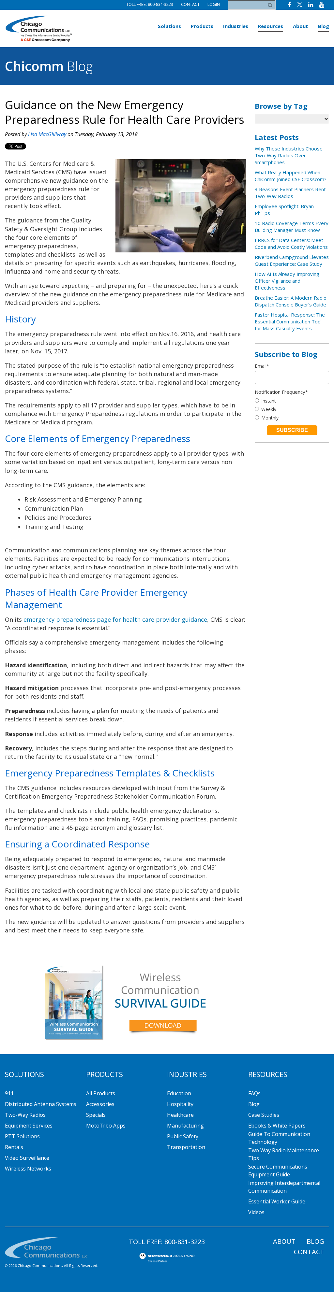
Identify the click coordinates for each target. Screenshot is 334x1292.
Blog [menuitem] (323, 26)
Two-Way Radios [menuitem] (25, 1114)
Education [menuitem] (179, 1093)
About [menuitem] (300, 26)
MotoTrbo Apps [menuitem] (106, 1125)
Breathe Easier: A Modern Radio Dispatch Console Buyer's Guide (290, 301)
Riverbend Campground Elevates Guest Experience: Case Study (292, 260)
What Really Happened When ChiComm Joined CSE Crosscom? (290, 175)
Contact (190, 4)
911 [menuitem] (9, 1093)
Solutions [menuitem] (169, 26)
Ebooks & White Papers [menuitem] (277, 1125)
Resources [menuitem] (270, 26)
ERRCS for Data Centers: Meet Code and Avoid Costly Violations (291, 243)
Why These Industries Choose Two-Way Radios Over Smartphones (289, 155)
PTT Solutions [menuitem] (22, 1136)
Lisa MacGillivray (47, 134)
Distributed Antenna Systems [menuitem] (40, 1104)
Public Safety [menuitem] (182, 1136)
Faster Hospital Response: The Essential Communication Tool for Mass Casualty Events (290, 321)
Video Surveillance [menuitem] (27, 1157)
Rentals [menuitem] (14, 1147)
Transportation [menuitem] (186, 1147)
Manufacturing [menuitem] (185, 1125)
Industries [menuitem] (235, 26)
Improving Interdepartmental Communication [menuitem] (284, 1186)
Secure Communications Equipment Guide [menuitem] (277, 1170)
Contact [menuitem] (309, 1251)
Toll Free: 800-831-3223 (149, 4)
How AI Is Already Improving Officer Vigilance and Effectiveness (287, 281)
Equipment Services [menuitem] (29, 1125)
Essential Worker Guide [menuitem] (276, 1201)
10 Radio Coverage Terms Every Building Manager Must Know (291, 226)
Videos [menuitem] (256, 1212)
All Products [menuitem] (100, 1093)
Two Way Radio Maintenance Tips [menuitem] (283, 1154)
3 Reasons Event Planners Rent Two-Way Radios (290, 192)
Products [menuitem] (202, 26)
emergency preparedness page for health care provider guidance (115, 619)
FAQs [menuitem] (254, 1093)
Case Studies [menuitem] (263, 1114)
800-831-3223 (184, 1241)
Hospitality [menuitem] (180, 1104)
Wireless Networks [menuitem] (28, 1168)
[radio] (292, 400)
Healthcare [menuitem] (180, 1114)
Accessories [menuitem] (100, 1104)
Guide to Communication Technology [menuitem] (279, 1137)
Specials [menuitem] (96, 1114)
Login (213, 4)
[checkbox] (292, 409)
